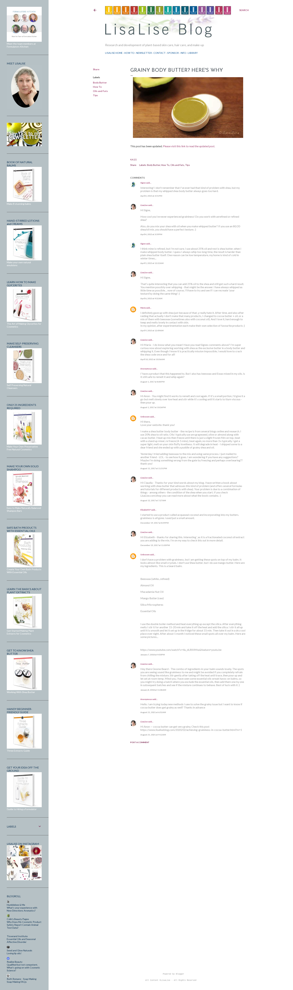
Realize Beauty (14, 961)
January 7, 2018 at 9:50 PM (152, 654)
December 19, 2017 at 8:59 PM (154, 523)
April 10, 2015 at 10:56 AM (152, 359)
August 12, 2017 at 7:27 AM (153, 500)
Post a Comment (139, 742)
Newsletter (144, 52)
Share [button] (96, 69)
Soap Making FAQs (17, 981)
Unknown (145, 416)
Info (183, 52)
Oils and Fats (100, 91)
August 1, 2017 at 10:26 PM (153, 407)
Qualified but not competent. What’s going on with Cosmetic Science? (23, 967)
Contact (159, 52)
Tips (95, 95)
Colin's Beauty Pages (18, 919)
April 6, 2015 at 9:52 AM (151, 298)
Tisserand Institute (17, 936)
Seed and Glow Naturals (19, 950)
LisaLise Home (114, 52)
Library (193, 52)
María (143, 307)
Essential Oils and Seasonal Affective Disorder (21, 940)
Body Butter (100, 82)
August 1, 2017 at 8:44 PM (152, 381)
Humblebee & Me (16, 904)
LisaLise (144, 205)
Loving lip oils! (14, 953)
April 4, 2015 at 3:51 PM (151, 196)
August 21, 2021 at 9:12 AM (153, 734)
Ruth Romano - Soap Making (21, 978)
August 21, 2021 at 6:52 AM (153, 712)
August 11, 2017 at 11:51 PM (153, 468)
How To (129, 52)
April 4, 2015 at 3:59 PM (151, 234)
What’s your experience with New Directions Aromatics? (22, 909)
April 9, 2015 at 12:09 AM (151, 330)
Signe (143, 182)
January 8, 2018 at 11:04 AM (153, 690)
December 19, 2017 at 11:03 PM (155, 545)
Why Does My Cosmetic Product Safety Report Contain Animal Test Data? (24, 924)
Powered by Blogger (173, 974)
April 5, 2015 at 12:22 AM (151, 263)
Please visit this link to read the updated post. (189, 146)
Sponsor (173, 52)
